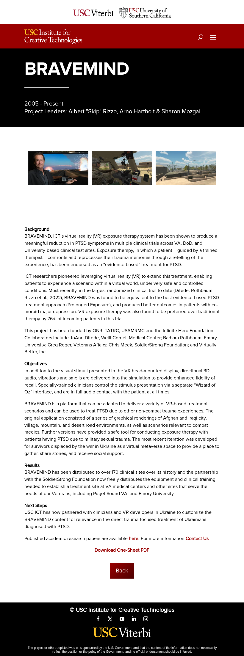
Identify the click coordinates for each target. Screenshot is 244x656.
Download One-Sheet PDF (122, 550)
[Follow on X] (110, 619)
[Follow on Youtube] (122, 619)
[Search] (200, 37)
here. (134, 539)
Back (122, 570)
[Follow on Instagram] (146, 619)
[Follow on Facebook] (98, 619)
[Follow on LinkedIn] (134, 619)
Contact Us (197, 539)
